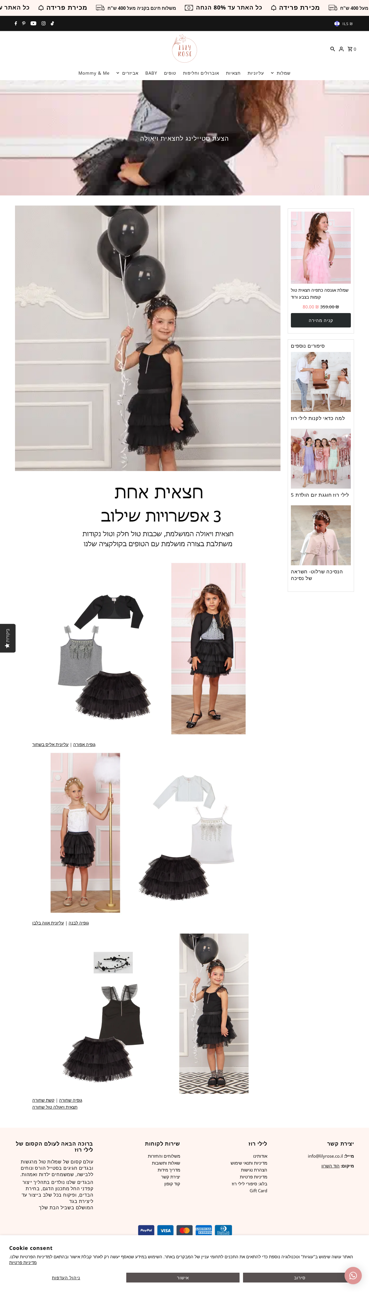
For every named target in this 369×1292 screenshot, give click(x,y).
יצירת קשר (170, 1177)
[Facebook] (15, 23)
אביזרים (130, 73)
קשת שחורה (43, 1100)
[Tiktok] (51, 23)
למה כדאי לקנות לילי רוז (318, 418)
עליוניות (256, 73)
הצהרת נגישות (254, 1170)
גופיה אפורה (84, 744)
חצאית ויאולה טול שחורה (55, 1107)
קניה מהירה (321, 320)
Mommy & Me (94, 73)
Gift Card (258, 1190)
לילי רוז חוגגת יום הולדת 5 (320, 494)
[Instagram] (43, 23)
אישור (183, 1277)
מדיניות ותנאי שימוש (249, 1163)
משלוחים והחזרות (164, 1156)
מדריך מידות (169, 1170)
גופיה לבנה (79, 923)
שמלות (284, 73)
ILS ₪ (347, 23)
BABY (151, 73)
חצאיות (233, 73)
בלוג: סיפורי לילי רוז (249, 1183)
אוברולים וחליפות (201, 73)
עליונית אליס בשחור (50, 744)
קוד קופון (172, 1183)
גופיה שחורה (70, 1100)
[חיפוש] (332, 48)
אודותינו (260, 1156)
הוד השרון (330, 1166)
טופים (170, 73)
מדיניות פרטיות (23, 1262)
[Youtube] (32, 23)
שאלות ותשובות (166, 1163)
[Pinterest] (23, 23)
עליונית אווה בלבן (48, 923)
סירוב (300, 1277)
